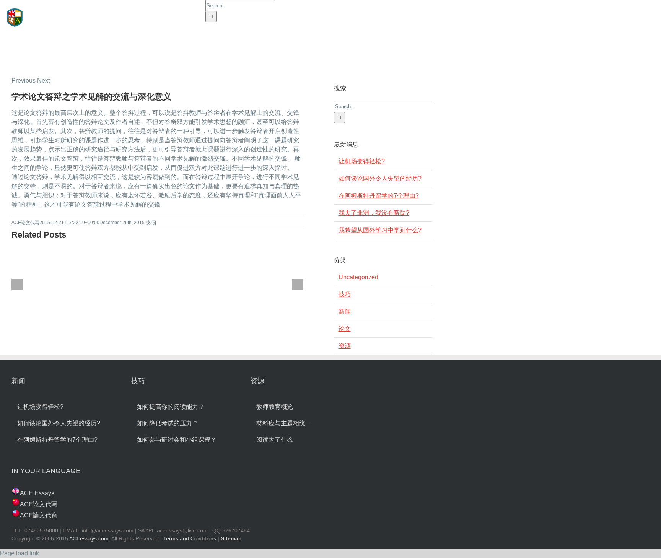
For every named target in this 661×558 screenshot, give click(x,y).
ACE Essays (37, 493)
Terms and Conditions (189, 538)
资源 (345, 346)
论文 (345, 328)
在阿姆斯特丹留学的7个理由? (379, 195)
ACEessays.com (89, 538)
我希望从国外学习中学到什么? (380, 230)
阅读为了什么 (274, 439)
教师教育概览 (274, 406)
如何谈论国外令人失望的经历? (380, 178)
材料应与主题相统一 (283, 423)
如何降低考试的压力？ (167, 423)
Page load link (19, 553)
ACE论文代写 (25, 222)
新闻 (345, 311)
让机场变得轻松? (362, 161)
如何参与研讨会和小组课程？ (177, 439)
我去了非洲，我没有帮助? (374, 213)
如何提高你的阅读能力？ (170, 406)
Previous (23, 80)
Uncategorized (358, 277)
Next (43, 80)
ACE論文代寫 (38, 515)
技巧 (150, 222)
